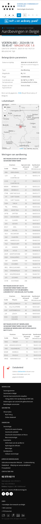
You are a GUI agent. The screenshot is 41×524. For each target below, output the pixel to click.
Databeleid (5, 465)
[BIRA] (8, 515)
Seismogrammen (8, 391)
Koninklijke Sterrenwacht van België (14, 504)
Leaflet (21, 148)
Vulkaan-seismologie (12, 454)
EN (29, 15)
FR (32, 15)
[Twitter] (9, 15)
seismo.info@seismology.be (17, 490)
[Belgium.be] (23, 515)
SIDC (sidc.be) (7, 508)
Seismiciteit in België (10, 393)
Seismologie (10, 28)
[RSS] (13, 15)
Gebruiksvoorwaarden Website (12, 462)
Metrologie (8, 448)
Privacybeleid (6, 468)
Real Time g (8, 414)
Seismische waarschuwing (13, 429)
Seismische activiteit (11, 432)
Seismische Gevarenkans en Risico (16, 435)
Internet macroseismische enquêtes (15, 396)
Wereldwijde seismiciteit (11, 404)
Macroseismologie (11, 437)
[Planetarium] (3, 515)
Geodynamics (7, 451)
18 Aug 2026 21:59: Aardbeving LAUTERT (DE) (19, 399)
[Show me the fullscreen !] (5, 115)
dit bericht (21, 371)
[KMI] (13, 515)
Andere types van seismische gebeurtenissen (18, 401)
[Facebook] (5, 15)
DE (37, 15)
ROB (19, 93)
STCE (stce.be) (7, 511)
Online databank (10, 417)
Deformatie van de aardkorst (14, 443)
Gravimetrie (7, 440)
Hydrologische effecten (12, 445)
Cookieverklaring (29, 462)
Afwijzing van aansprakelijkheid (20, 465)
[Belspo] (18, 515)
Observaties (7, 412)
